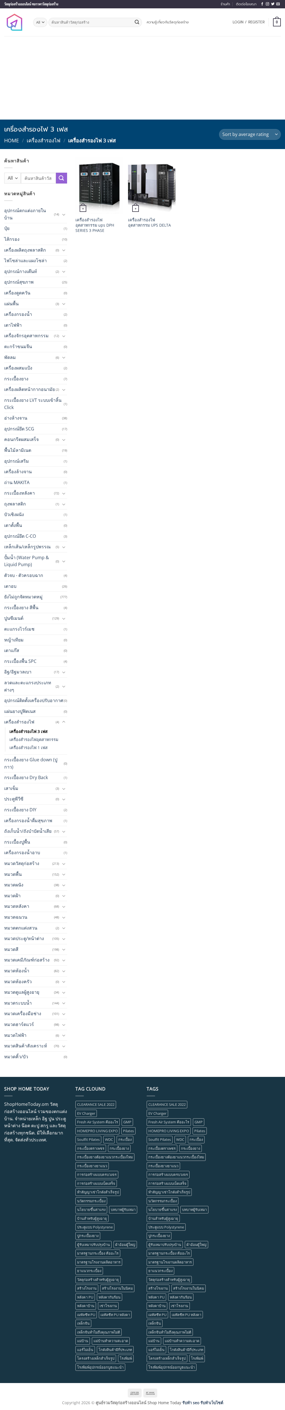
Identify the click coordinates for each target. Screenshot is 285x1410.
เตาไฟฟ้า (13, 325)
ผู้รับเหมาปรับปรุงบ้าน (93, 1244)
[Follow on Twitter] (272, 4)
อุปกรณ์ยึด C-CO (20, 536)
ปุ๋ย (6, 228)
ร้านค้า (225, 4)
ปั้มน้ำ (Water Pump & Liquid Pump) (26, 561)
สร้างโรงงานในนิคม (117, 1288)
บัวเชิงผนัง (14, 514)
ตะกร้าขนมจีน (18, 346)
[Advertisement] (142, 78)
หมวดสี (11, 949)
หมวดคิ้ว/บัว (16, 1057)
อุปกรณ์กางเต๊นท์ (20, 271)
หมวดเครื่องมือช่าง (22, 1013)
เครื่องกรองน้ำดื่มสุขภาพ (28, 820)
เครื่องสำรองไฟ (43, 140)
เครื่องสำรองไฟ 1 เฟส (28, 747)
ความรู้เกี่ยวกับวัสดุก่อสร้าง (168, 22)
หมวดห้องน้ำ (16, 971)
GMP (127, 1121)
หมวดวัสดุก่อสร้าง (21, 863)
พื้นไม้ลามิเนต (17, 450)
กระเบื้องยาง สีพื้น (21, 607)
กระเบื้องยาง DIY (20, 810)
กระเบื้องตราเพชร (90, 1148)
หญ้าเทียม (14, 640)
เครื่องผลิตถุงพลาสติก (25, 250)
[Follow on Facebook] (262, 4)
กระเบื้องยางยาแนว (92, 1165)
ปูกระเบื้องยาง (88, 1235)
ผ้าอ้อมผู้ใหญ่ (125, 1244)
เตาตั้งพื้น (13, 525)
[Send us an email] (278, 4)
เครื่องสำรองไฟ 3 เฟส (28, 731)
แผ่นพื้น (11, 304)
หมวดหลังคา (16, 906)
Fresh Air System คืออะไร (97, 1121)
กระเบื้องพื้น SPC (20, 661)
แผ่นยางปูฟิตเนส (20, 711)
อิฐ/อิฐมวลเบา (17, 672)
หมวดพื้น (13, 874)
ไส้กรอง (11, 239)
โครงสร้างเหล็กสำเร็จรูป (95, 1358)
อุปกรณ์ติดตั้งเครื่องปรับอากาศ (33, 700)
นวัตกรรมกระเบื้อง (91, 1200)
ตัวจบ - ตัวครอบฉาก (23, 575)
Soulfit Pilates (88, 1139)
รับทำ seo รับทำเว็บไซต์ (202, 1402)
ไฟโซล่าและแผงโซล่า (25, 260)
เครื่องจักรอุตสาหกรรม (26, 336)
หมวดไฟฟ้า (15, 1035)
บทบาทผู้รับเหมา (123, 1209)
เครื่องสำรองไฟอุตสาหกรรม (33, 739)
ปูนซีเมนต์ (13, 618)
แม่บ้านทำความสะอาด (111, 1340)
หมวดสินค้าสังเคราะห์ (25, 1046)
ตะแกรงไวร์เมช (19, 629)
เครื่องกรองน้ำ (18, 314)
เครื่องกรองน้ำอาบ (22, 852)
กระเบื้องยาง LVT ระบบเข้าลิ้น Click (33, 403)
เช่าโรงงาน (108, 1305)
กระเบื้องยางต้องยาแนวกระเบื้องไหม (105, 1156)
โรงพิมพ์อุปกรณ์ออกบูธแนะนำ (100, 1367)
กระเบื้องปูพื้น (17, 842)
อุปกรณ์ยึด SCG (19, 429)
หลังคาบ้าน (85, 1305)
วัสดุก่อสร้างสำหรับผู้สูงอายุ (98, 1279)
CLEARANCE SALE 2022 (95, 1104)
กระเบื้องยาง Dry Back (26, 777)
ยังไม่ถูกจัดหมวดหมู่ (23, 597)
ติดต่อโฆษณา (246, 4)
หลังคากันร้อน (110, 1297)
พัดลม (10, 357)
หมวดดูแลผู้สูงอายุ (21, 992)
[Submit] (137, 22)
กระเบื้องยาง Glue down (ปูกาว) (30, 763)
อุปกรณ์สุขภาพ (19, 282)
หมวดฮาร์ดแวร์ (19, 1024)
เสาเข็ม (11, 788)
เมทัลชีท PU (86, 1314)
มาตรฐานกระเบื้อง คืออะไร (98, 1253)
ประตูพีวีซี (13, 799)
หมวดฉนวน (15, 917)
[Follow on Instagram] (267, 4)
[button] (249, 22)
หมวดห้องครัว (18, 981)
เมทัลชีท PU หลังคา (115, 1314)
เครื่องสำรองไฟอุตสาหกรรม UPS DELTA (149, 222)
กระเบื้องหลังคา (19, 493)
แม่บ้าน (82, 1340)
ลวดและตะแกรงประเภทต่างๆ (27, 686)
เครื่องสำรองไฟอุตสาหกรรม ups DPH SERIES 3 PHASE (94, 225)
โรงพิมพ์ (126, 1358)
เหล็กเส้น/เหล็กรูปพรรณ (27, 547)
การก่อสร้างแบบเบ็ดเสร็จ (96, 1183)
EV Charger (86, 1113)
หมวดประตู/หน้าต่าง (24, 938)
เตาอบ (10, 586)
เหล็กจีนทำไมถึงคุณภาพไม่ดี (98, 1332)
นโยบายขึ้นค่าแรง (91, 1209)
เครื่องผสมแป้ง (18, 368)
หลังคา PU (85, 1297)
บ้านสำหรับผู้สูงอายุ (92, 1218)
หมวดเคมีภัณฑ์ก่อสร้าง (27, 960)
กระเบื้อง (125, 1139)
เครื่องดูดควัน (17, 293)
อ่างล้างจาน (15, 418)
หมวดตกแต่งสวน (20, 928)
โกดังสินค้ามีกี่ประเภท (115, 1349)
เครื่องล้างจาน (18, 472)
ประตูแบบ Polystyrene (95, 1227)
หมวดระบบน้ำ (18, 1003)
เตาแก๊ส (11, 650)
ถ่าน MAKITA (17, 482)
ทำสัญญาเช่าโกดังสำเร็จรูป (98, 1192)
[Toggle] (63, 214)
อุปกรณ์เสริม (16, 461)
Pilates (128, 1130)
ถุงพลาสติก (15, 504)
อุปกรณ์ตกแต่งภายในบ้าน (25, 214)
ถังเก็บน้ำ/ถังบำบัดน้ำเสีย (27, 831)
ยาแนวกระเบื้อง (89, 1270)
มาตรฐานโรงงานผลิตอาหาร (99, 1262)
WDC (109, 1139)
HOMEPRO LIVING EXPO (97, 1130)
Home (11, 140)
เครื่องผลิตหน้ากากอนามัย (29, 389)
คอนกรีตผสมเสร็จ (21, 439)
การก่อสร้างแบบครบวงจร (97, 1174)
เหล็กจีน (83, 1323)
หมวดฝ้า (12, 896)
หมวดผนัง (13, 885)
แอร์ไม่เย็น (85, 1349)
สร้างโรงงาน (87, 1288)
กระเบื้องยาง (16, 379)
